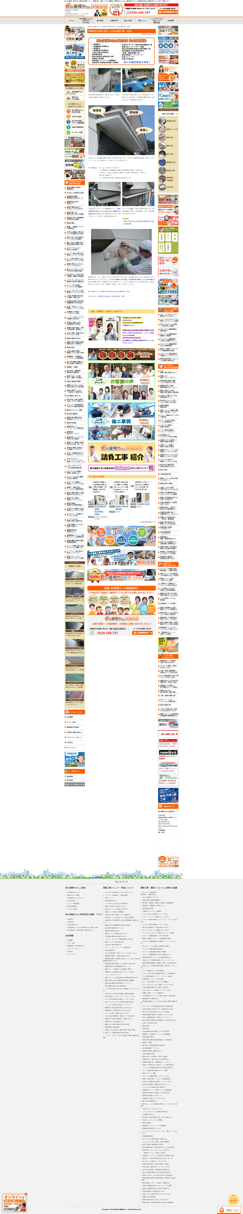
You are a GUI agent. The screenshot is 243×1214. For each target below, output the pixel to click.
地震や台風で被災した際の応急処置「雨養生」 (75, 328)
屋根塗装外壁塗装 (170, 179)
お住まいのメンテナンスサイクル (152, 1109)
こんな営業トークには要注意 (167, 599)
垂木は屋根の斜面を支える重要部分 (115, 986)
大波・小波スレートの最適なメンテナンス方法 (75, 307)
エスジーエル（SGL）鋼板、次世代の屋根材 (155, 1141)
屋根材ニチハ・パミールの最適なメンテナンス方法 (169, 450)
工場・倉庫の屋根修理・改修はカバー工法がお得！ (169, 671)
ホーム (71, 20)
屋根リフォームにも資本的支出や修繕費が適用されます (121, 977)
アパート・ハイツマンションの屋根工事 (167, 700)
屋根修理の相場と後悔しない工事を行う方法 (167, 381)
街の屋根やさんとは (73, 892)
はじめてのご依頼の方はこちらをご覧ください (119, 892)
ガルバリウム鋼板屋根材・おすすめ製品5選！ (156, 935)
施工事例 (100, 20)
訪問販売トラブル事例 (167, 603)
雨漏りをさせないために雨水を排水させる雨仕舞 (75, 386)
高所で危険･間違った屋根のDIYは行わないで (155, 1084)
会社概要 (171, 20)
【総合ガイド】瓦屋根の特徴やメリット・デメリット (158, 960)
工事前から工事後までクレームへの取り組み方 (168, 584)
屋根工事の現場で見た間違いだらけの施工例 (167, 523)
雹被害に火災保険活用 (149, 1197)
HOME (90, 26)
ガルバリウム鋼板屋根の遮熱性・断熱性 (168, 335)
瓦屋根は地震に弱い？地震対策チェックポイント (169, 513)
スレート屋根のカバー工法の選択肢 (169, 416)
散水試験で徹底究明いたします (114, 928)
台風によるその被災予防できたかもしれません (169, 488)
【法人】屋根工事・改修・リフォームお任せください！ (121, 953)
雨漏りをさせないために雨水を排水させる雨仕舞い (157, 1175)
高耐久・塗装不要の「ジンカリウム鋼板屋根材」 (157, 1079)
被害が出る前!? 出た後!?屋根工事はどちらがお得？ (169, 594)
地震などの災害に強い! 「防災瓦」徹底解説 (168, 518)
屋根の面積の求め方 (74, 338)
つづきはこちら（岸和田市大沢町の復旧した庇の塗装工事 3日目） (107, 296)
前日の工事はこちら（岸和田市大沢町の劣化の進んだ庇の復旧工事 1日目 (108, 291)
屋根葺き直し (171, 162)
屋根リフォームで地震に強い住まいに (116, 933)
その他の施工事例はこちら (148, 522)
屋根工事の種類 (168, 114)
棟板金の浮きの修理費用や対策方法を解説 (75, 218)
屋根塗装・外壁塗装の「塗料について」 (154, 905)
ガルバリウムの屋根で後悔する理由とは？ (74, 472)
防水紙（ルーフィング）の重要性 (152, 1120)
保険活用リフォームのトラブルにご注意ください (169, 628)
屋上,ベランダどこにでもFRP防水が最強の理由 (75, 270)
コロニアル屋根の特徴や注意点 (166, 426)
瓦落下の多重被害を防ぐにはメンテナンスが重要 (168, 493)
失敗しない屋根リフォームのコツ (167, 376)
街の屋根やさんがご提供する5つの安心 (85, 21)
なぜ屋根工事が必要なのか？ (168, 371)
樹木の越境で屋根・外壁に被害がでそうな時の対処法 (169, 623)
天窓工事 (170, 187)
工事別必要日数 (165, 474)
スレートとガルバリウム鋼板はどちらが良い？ (168, 315)
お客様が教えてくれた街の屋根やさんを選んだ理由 (82, 927)
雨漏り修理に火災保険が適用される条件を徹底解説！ (158, 1202)
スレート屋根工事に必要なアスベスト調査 (155, 1070)
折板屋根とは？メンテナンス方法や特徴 (168, 435)
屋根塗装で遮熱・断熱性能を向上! (168, 537)
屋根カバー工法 (172, 129)
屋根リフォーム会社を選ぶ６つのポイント (169, 479)
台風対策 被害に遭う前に (112, 931)
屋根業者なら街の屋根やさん (76, 946)
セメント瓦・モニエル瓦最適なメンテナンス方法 (75, 291)
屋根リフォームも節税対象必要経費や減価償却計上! (169, 714)
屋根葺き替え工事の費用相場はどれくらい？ (168, 386)
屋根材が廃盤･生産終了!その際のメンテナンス (75, 448)
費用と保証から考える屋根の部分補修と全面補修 (119, 980)
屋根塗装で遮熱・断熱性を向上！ (152, 1051)
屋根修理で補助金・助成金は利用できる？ (167, 557)
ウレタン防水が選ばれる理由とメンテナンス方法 (75, 254)
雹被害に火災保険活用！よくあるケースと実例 (168, 552)
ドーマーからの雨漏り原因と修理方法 (74, 520)
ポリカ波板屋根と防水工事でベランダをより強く (169, 676)
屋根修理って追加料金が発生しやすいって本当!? (168, 618)
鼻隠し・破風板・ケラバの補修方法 (75, 227)
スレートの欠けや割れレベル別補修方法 (167, 421)
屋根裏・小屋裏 (72, 367)
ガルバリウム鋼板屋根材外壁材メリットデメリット (169, 354)
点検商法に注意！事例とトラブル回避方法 (117, 914)
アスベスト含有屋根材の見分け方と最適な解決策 (75, 405)
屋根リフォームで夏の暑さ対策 (114, 942)
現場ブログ (96, 26)
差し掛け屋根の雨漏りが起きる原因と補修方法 (75, 362)
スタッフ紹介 (71, 722)
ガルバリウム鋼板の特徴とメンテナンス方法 (75, 482)
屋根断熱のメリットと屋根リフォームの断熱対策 (75, 536)
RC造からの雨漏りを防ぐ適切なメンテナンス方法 (75, 509)
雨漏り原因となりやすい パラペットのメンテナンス (120, 996)
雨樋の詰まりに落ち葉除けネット (115, 1021)
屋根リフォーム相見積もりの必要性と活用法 (118, 969)
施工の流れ (128, 20)
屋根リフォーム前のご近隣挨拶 (114, 912)
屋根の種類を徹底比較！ (164, 406)
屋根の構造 (71, 223)
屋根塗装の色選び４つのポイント (166, 528)
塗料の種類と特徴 (168, 734)
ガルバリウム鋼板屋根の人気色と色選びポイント (157, 954)
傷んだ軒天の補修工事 (149, 1101)
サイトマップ (71, 747)
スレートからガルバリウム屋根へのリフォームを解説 (169, 320)
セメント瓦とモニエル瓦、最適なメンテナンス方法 (157, 984)
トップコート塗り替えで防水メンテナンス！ (75, 552)
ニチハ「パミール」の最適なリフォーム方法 (155, 917)
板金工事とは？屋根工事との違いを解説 (75, 213)
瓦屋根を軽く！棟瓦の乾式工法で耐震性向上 (155, 1059)
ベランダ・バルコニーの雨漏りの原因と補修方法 (75, 280)
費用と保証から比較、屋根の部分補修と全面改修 (169, 391)
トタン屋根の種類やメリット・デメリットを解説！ (157, 976)
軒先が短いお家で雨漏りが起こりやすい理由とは (75, 400)
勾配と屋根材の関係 (74, 381)
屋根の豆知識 (71, 423)
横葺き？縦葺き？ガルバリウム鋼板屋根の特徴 (169, 349)
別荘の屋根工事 (165, 705)
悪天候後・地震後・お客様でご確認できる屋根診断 (157, 903)
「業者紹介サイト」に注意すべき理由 (167, 633)
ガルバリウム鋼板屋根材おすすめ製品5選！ (168, 344)
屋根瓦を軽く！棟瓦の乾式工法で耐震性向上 (167, 508)
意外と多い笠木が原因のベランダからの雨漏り (75, 238)
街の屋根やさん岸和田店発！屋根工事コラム (80, 930)
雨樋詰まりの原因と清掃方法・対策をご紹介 (118, 1018)
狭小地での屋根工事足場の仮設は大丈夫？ (167, 465)
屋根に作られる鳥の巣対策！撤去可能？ (168, 691)
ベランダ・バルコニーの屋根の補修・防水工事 (119, 939)
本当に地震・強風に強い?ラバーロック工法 (76, 333)
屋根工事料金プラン (111, 901)
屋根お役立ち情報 (166, 483)
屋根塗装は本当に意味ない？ (73, 202)
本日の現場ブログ (72, 924)
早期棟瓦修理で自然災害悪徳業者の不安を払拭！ (75, 302)
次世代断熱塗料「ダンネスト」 (165, 533)
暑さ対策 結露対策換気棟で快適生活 (74, 371)
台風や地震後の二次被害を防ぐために (168, 503)
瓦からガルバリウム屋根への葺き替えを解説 (168, 325)
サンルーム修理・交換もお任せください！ (168, 666)
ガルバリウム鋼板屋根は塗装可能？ (168, 330)
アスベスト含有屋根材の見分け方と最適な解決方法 (157, 1067)
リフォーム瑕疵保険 (73, 903)
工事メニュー (142, 20)
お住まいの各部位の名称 (75, 193)
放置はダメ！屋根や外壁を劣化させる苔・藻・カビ (157, 1158)
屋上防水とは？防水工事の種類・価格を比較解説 (75, 275)
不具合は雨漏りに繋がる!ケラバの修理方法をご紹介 (157, 1009)
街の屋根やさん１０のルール (76, 898)
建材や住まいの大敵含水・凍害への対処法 (74, 376)
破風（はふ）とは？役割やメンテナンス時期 (75, 557)
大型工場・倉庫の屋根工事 (113, 944)
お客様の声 (114, 20)
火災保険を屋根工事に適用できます (115, 936)
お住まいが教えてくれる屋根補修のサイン (168, 396)
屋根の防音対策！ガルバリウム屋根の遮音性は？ (169, 359)
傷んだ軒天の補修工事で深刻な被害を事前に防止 (75, 243)
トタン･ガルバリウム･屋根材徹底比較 (74, 467)
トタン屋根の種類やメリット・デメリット (167, 431)
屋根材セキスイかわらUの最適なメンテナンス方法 (169, 455)
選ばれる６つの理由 (73, 895)
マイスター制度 (72, 909)
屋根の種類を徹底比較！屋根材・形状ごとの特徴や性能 (159, 963)
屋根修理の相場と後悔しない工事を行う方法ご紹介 (120, 963)
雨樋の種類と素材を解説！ (113, 1027)
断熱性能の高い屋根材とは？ (72, 530)
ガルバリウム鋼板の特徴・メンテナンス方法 (155, 1076)
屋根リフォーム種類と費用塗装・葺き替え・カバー (169, 411)
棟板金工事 (171, 170)
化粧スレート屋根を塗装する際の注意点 (167, 445)
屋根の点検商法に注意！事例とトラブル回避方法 (168, 608)
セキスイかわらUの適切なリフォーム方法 (154, 914)
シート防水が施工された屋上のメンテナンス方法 (75, 259)
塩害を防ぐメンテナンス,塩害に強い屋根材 (75, 438)
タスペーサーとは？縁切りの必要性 (74, 248)
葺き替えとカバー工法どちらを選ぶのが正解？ (168, 401)
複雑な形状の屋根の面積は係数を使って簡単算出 (157, 1040)
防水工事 (170, 154)
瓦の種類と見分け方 (74, 396)
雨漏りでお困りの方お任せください (115, 906)
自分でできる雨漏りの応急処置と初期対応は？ (168, 542)
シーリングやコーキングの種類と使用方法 (75, 318)
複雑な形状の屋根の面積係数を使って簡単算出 (75, 342)
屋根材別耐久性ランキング (73, 432)
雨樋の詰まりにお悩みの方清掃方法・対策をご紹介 (169, 681)
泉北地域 (70, 780)
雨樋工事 (170, 146)
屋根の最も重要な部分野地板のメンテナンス (74, 418)
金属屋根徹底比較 (147, 1136)
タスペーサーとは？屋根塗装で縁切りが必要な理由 (157, 1006)
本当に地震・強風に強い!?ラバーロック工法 (155, 1167)
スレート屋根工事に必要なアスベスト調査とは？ (75, 546)
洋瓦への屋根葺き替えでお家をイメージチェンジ (75, 453)
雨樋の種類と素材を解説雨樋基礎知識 (75, 541)
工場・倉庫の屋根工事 (167, 695)
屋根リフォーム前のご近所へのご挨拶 (167, 579)
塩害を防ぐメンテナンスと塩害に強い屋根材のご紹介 (158, 1155)
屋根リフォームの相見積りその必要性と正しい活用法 (169, 574)
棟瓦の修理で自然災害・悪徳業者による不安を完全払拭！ (159, 1020)
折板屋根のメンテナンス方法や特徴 (153, 979)
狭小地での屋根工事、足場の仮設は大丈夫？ (155, 927)
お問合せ (70, 742)
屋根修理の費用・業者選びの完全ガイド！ (75, 197)
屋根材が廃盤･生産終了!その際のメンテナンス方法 (157, 1014)
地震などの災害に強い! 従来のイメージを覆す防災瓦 (158, 1065)
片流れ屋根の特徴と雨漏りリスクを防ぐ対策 (75, 352)
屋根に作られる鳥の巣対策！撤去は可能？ (117, 1024)
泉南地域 (70, 776)
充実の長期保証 (72, 906)
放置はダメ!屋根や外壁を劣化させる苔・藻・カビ (75, 443)
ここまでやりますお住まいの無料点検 (156, 21)
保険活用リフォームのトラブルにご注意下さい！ (157, 1150)
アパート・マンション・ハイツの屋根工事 (117, 947)
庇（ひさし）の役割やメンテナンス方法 (75, 514)
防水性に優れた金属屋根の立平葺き (153, 1144)
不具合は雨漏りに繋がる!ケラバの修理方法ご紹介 (75, 232)
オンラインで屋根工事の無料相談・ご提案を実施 (168, 569)
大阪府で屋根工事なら (74, 732)
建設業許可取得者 (73, 727)
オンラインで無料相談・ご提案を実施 (116, 895)
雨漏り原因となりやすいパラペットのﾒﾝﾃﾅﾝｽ (75, 264)
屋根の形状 (71, 347)
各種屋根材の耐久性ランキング (151, 1128)
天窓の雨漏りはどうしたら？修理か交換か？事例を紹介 (159, 995)
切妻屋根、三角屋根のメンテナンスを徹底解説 (75, 357)
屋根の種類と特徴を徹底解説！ (74, 188)
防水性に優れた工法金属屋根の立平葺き (74, 323)
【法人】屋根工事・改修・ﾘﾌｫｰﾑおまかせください (169, 709)
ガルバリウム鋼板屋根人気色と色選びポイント (168, 339)
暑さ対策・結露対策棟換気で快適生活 (153, 1045)
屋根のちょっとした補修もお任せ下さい (117, 909)
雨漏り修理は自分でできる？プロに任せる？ (75, 207)
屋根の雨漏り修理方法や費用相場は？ (75, 504)
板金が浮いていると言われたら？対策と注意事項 (169, 613)
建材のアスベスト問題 (74, 410)
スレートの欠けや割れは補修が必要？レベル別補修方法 (159, 973)
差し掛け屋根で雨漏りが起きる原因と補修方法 (156, 1172)
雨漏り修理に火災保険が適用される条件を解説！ (168, 547)
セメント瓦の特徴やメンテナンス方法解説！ (75, 286)
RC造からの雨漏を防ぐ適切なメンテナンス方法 (156, 1081)
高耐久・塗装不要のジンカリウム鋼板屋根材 (75, 488)
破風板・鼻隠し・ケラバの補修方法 (153, 993)
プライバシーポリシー (74, 737)
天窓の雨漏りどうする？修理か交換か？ (75, 525)
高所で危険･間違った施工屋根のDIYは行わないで (75, 493)
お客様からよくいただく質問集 (151, 911)
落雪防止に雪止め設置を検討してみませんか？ (119, 1007)
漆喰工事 (170, 137)
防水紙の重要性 (72, 414)
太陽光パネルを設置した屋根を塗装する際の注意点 (120, 1030)
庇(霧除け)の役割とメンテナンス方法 (73, 312)
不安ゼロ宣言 (71, 901)
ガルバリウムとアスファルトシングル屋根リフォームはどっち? (76, 460)
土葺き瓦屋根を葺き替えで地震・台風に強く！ (75, 296)
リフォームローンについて (113, 974)
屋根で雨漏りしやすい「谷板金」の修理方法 (74, 391)
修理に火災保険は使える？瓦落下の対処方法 (169, 498)
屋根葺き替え (171, 121)
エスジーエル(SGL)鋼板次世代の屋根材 (75, 477)
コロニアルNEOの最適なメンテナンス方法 (168, 460)
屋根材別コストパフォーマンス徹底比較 (75, 427)
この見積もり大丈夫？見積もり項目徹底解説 (167, 589)
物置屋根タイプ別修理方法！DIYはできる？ (167, 661)
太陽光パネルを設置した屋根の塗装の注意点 (168, 440)
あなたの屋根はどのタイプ (150, 897)
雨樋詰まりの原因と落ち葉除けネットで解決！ (169, 686)
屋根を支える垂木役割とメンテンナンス (74, 498)
